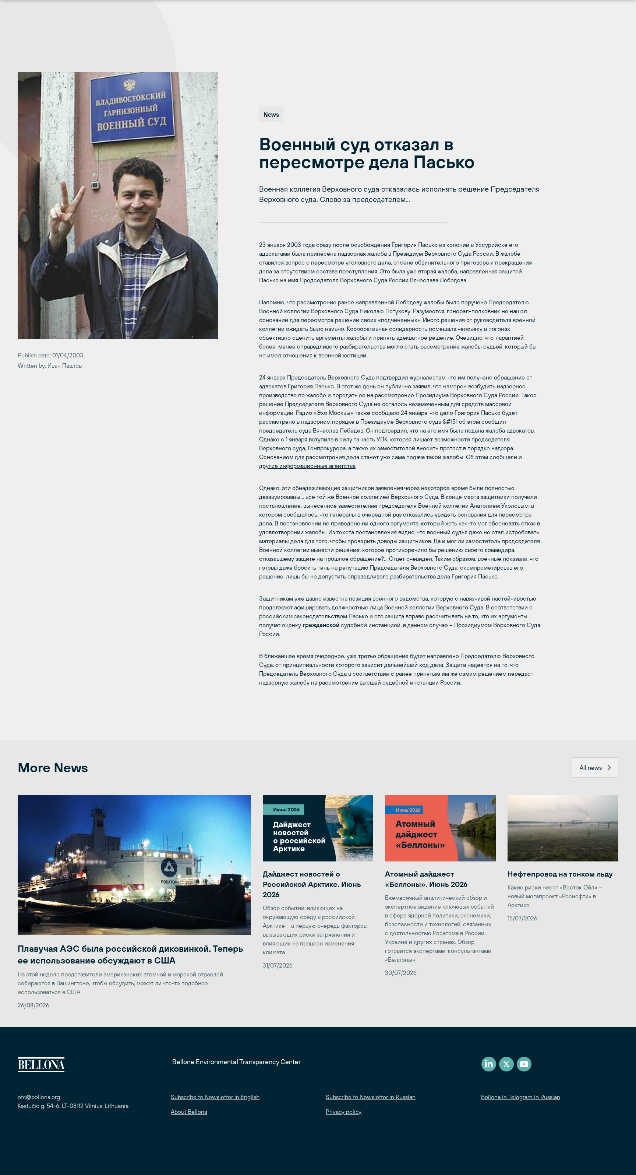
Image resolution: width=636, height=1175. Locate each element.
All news (591, 767)
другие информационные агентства (307, 465)
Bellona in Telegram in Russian (520, 1097)
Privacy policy (343, 1111)
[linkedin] (488, 1064)
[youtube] (524, 1064)
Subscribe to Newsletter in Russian (371, 1097)
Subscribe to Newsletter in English (215, 1097)
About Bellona (189, 1111)
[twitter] (506, 1064)
